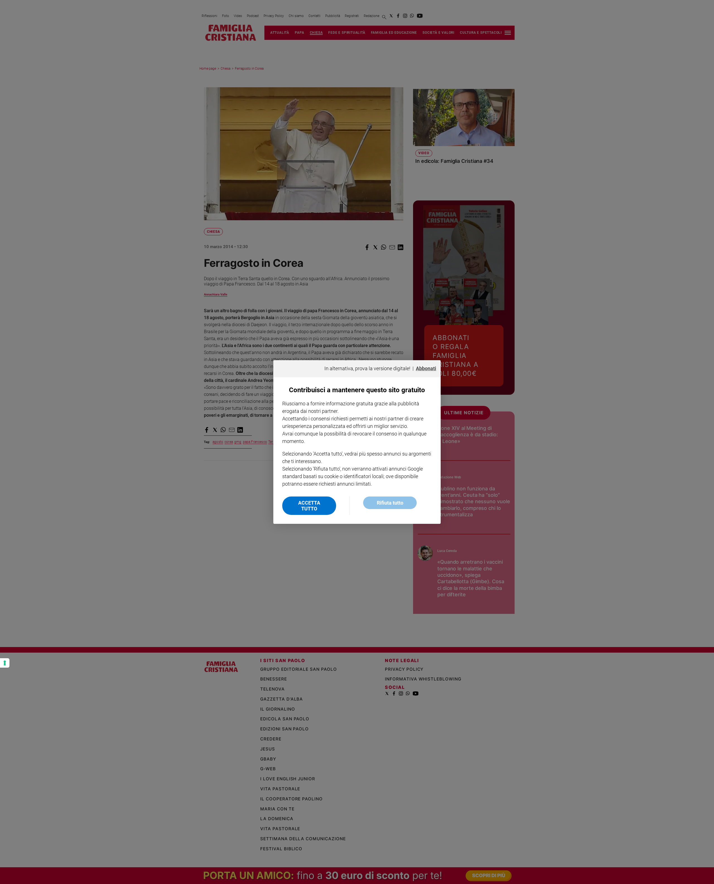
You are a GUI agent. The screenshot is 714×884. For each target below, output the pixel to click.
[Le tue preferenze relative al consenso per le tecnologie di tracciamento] (4, 663)
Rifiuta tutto (390, 503)
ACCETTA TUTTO (309, 506)
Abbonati (426, 368)
